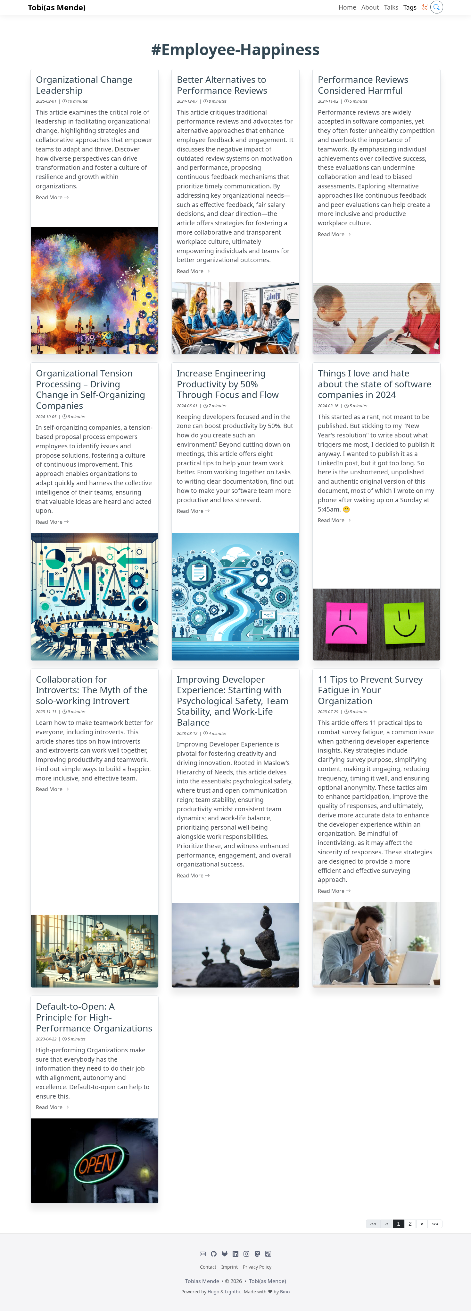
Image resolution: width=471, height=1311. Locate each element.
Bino (285, 1292)
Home (347, 7)
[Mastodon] (257, 1254)
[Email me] (202, 1254)
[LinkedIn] (235, 1254)
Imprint (229, 1267)
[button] (425, 7)
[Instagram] (246, 1254)
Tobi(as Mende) (57, 7)
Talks (391, 7)
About (370, 7)
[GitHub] (213, 1254)
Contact (208, 1267)
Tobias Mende (202, 1281)
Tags (410, 7)
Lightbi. (233, 1292)
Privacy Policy (257, 1267)
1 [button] (398, 1223)
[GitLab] (224, 1254)
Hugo (213, 1292)
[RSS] (268, 1254)
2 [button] (410, 1223)
